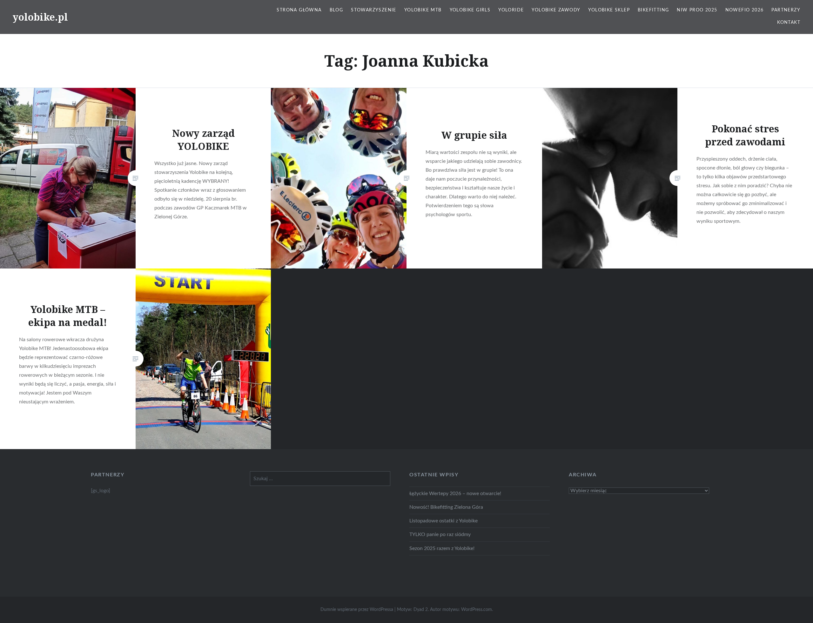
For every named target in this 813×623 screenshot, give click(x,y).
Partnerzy (785, 10)
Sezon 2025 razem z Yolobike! (441, 548)
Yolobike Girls (470, 10)
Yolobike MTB (423, 10)
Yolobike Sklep (609, 10)
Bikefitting (653, 10)
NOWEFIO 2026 (744, 10)
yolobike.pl (40, 16)
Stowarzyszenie (373, 10)
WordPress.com (476, 609)
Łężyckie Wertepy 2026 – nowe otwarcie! (455, 493)
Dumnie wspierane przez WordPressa (356, 609)
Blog (336, 10)
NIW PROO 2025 (697, 10)
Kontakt (788, 22)
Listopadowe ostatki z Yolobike (443, 520)
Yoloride (511, 10)
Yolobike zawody (556, 10)
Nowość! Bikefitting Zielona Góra (446, 507)
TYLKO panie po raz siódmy (440, 534)
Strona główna (299, 10)
